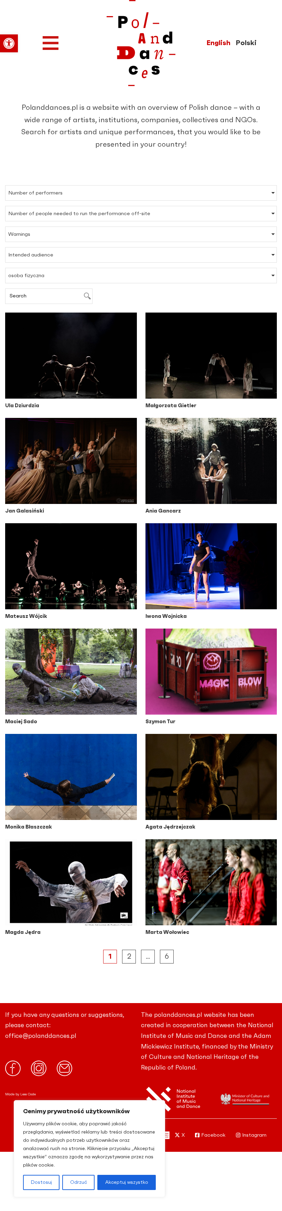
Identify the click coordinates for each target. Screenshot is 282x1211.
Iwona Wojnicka (166, 616)
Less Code (28, 1094)
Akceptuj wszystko (126, 1182)
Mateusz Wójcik (26, 616)
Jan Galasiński (24, 511)
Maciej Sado (21, 721)
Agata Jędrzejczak (170, 827)
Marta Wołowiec (167, 932)
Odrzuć (78, 1182)
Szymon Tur (160, 721)
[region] (89, 1148)
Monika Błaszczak (28, 827)
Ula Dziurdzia (22, 405)
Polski (246, 43)
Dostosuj (41, 1182)
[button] (9, 43)
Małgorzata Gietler (170, 405)
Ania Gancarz (163, 511)
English (218, 43)
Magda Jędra (23, 932)
